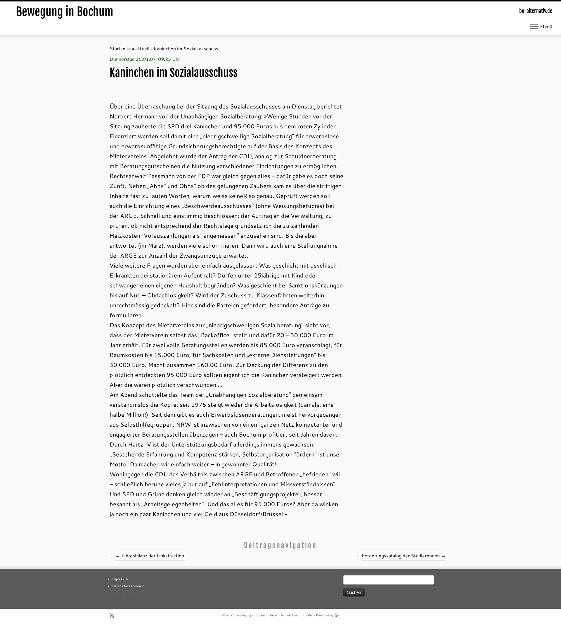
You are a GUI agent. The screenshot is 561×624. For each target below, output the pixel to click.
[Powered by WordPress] (336, 614)
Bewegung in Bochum (64, 12)
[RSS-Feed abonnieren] (114, 615)
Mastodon (117, 596)
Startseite (120, 48)
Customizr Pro (302, 615)
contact (131, 596)
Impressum (120, 579)
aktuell (142, 48)
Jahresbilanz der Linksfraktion (149, 555)
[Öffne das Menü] (534, 27)
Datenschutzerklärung (128, 586)
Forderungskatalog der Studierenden (404, 555)
